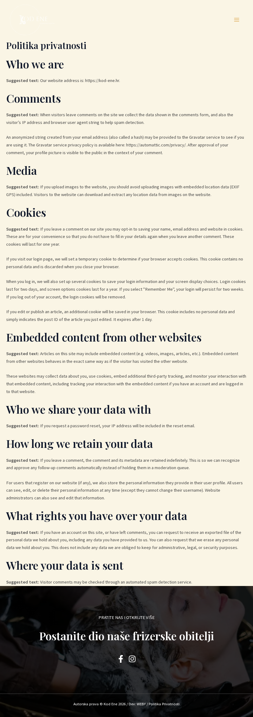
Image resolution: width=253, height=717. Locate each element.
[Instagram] (132, 659)
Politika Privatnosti (164, 703)
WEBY (141, 703)
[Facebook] (121, 659)
